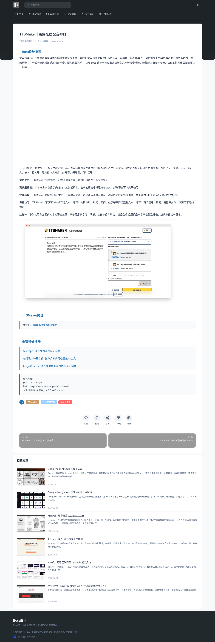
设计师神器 (42, 41)
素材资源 (36, 13)
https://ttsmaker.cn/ (45, 324)
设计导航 (72, 13)
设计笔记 (89, 13)
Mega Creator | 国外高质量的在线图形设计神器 (49, 366)
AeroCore (47, 631)
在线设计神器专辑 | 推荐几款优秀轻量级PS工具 (49, 358)
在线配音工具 (49, 402)
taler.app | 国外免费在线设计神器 (41, 351)
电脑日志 (107, 13)
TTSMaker (32, 402)
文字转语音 (65, 402)
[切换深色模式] (198, 5)
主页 (21, 13)
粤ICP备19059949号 (28, 637)
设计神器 (54, 13)
